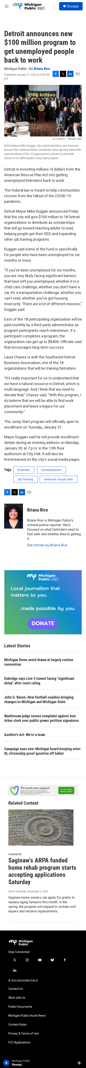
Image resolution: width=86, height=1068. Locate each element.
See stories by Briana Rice (47, 545)
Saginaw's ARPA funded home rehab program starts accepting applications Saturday (42, 871)
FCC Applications (19, 1042)
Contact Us (15, 988)
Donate (72, 6)
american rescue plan (58, 479)
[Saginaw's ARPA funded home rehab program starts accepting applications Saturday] (40, 827)
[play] (6, 1063)
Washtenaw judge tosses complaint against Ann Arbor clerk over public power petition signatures (41, 718)
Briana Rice (42, 69)
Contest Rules (17, 1024)
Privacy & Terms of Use (23, 1033)
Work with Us (16, 997)
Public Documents (20, 1006)
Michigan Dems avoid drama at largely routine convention (38, 662)
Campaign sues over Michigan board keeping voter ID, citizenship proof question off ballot (42, 751)
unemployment (52, 470)
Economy (24, 470)
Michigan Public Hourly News (27, 1015)
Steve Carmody (17, 891)
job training (25, 479)
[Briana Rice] (13, 516)
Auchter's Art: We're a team (24, 734)
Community (15, 854)
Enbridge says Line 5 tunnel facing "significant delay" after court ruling (39, 680)
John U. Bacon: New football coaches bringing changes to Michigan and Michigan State (38, 699)
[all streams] (80, 1063)
